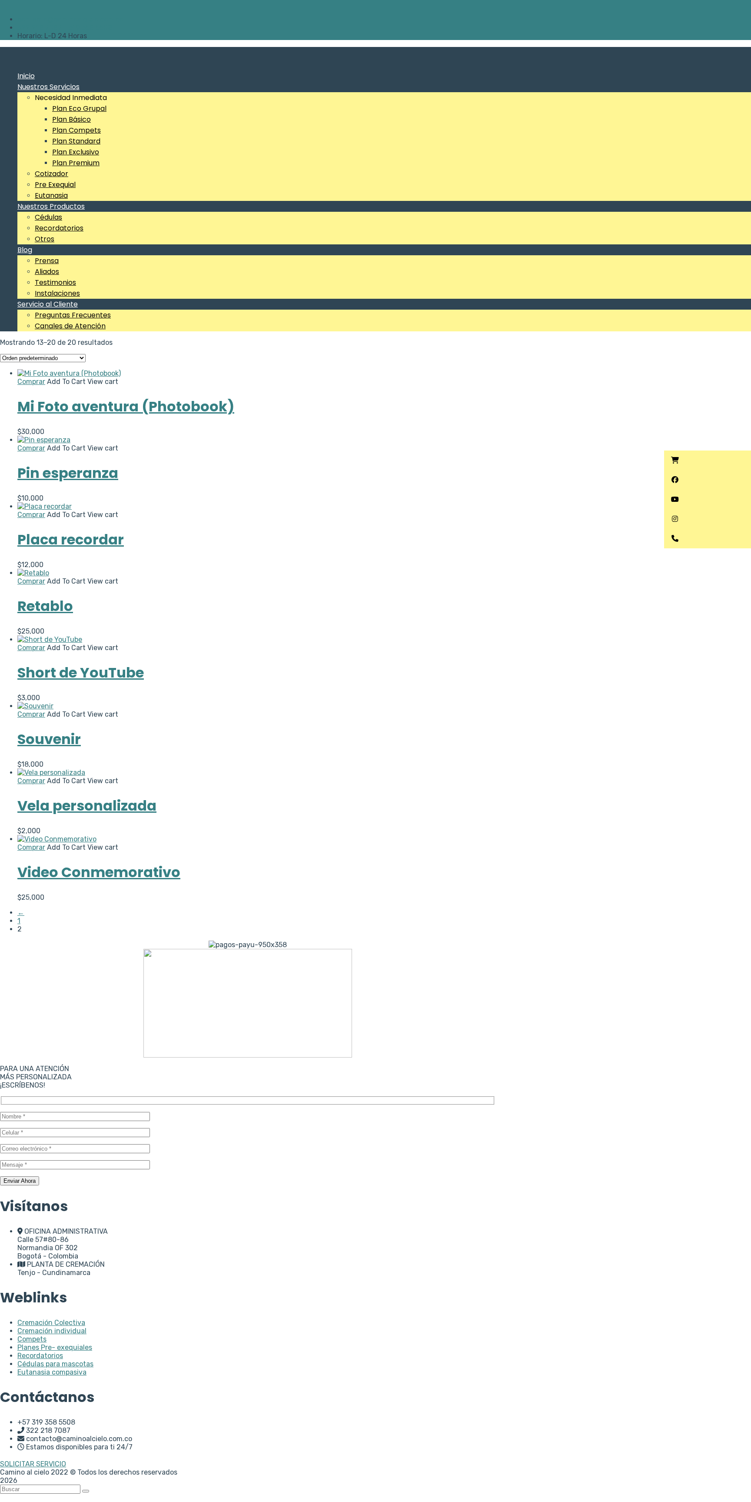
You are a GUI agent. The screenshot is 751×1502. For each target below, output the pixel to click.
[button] (707, 460)
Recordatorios (40, 1356)
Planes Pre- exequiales (54, 1347)
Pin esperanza (67, 473)
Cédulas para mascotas (55, 1364)
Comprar (31, 381)
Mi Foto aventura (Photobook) (125, 406)
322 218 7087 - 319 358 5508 (64, 27)
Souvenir (49, 739)
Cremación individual (51, 1331)
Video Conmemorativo (98, 872)
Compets (32, 1339)
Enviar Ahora (19, 1181)
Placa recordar (70, 539)
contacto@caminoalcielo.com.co (70, 19)
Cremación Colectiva (51, 1322)
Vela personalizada (86, 805)
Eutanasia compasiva (51, 1372)
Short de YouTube (80, 672)
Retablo (45, 606)
